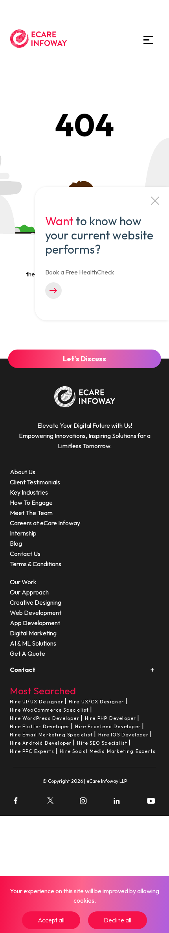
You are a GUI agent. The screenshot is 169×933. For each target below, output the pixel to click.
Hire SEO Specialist (102, 743)
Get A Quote (27, 653)
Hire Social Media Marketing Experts (108, 751)
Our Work (23, 582)
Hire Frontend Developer (108, 726)
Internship (23, 533)
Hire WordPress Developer (44, 718)
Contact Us (25, 554)
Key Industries (29, 492)
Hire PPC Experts (32, 751)
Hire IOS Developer (123, 735)
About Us (22, 472)
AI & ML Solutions (33, 643)
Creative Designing (35, 602)
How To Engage (31, 502)
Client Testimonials (35, 482)
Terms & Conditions (35, 564)
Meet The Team (31, 513)
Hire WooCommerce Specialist (49, 710)
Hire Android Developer (41, 743)
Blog (16, 543)
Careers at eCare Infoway (45, 523)
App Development (35, 623)
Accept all (51, 920)
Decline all (117, 920)
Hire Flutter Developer (40, 726)
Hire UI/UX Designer (36, 702)
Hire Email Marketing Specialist (51, 735)
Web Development (35, 612)
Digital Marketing (33, 633)
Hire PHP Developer (110, 718)
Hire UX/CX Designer (96, 702)
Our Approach (29, 592)
